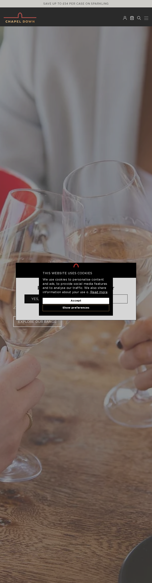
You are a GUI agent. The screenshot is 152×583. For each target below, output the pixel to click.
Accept (76, 300)
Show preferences (75, 307)
